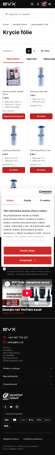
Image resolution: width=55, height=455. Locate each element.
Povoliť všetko (27, 250)
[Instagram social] (17, 407)
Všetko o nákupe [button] (11, 368)
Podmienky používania (32, 439)
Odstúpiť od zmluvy (11, 439)
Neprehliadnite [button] (10, 376)
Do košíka (41, 116)
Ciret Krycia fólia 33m (11, 150)
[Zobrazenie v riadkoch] (34, 51)
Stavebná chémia (20, 24)
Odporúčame (13, 59)
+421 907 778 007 (18, 337)
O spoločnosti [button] (10, 384)
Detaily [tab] (27, 200)
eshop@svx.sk (15, 342)
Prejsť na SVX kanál (13, 312)
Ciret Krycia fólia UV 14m (40, 150)
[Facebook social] (5, 407)
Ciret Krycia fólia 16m (38, 91)
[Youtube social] (11, 407)
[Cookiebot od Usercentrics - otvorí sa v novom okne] (39, 192)
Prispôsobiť (26, 260)
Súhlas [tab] (10, 200)
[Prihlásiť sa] (38, 4)
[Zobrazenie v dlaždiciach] (29, 51)
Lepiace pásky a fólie (39, 24)
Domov (6, 24)
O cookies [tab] (45, 200)
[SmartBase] (16, 449)
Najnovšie (32, 59)
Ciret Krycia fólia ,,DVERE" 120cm (13, 92)
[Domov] (9, 4)
